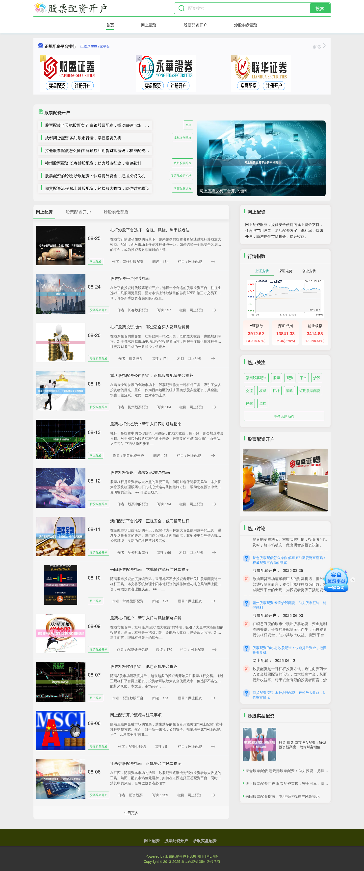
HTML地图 (210, 856)
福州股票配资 (256, 377)
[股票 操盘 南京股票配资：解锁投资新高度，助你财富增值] (259, 744)
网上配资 (149, 25)
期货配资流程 (182, 188)
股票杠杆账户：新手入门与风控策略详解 (146, 618)
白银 (188, 125)
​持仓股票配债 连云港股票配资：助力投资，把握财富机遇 (292, 770)
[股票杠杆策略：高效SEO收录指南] (60, 487)
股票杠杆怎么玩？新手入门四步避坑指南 (146, 424)
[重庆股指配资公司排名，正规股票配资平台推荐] (60, 390)
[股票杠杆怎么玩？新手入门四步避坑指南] (60, 438)
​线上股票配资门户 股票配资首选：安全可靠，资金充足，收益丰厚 (299, 783)
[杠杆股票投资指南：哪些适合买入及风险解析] (60, 341)
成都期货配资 (182, 137)
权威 (262, 390)
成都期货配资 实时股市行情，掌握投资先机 (83, 138)
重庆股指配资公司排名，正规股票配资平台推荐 (151, 375)
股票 (276, 377)
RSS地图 (194, 856)
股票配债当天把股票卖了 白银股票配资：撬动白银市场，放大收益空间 (107, 125)
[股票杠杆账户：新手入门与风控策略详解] (60, 632)
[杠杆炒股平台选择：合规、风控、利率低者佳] (60, 244)
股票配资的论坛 (181, 175)
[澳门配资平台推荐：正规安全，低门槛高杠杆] (60, 535)
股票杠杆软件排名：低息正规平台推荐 (144, 666)
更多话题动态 (284, 416)
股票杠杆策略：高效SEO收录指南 (140, 472)
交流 (249, 390)
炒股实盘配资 (246, 25)
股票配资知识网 (193, 861)
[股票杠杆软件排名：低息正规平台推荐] (60, 681)
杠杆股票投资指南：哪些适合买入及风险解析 (149, 327)
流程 (262, 403)
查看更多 (131, 812)
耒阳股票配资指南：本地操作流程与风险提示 (149, 569)
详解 (249, 403)
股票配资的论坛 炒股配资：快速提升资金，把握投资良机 (95, 175)
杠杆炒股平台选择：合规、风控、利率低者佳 (149, 230)
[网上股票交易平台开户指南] (261, 162)
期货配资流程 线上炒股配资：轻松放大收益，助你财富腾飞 (97, 188)
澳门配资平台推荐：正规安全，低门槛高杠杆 (149, 521)
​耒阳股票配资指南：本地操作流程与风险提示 (282, 796)
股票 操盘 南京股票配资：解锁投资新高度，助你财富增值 (302, 744)
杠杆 (276, 390)
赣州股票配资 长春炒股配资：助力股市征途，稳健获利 (93, 163)
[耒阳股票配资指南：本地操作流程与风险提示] (60, 584)
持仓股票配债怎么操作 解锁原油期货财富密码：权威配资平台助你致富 (107, 150)
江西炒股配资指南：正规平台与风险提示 (146, 763)
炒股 (316, 377)
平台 (303, 377)
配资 (289, 377)
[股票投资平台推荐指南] (60, 293)
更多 (317, 46)
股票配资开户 (195, 25)
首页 (110, 25)
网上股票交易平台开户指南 (223, 191)
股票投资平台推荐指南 (130, 278)
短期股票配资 (309, 390)
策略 (289, 390)
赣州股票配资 (182, 163)
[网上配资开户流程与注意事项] (60, 729)
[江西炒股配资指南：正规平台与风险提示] (60, 778)
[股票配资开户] (70, 8)
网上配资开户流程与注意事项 (136, 715)
